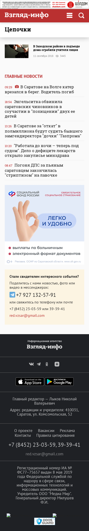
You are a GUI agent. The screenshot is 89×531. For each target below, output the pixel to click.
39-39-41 (57, 308)
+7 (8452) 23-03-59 (25, 308)
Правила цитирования (55, 435)
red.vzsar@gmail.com (27, 315)
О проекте (23, 430)
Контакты (23, 435)
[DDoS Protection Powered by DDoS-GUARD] (44, 524)
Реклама (67, 430)
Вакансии (46, 430)
